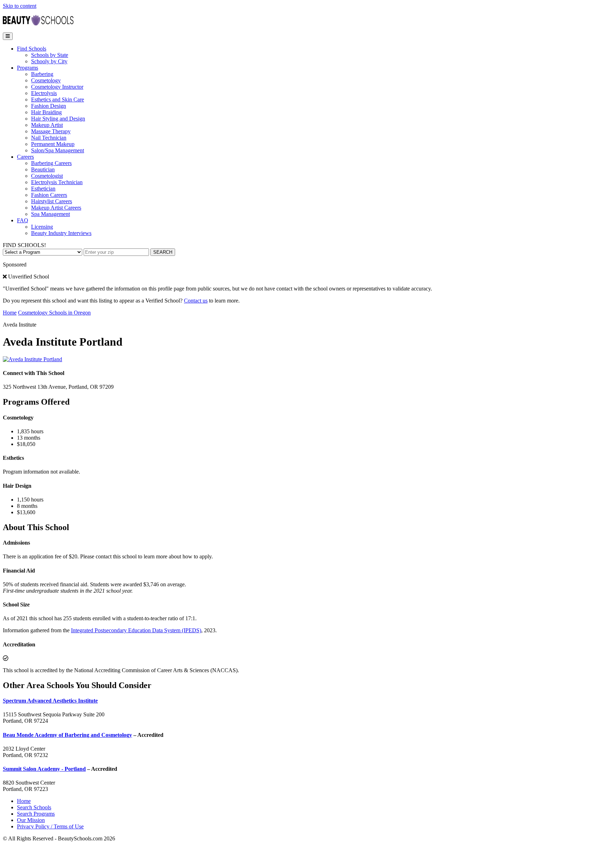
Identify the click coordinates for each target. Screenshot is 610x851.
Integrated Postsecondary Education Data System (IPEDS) (136, 630)
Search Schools (34, 807)
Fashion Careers (49, 195)
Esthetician (43, 189)
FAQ (22, 220)
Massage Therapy (51, 131)
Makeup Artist (47, 125)
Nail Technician (48, 138)
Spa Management (50, 214)
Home (10, 313)
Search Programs (36, 814)
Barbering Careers (51, 163)
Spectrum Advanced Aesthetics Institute (50, 701)
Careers (25, 157)
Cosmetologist (47, 176)
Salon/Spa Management (57, 150)
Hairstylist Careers (51, 201)
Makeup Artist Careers (56, 208)
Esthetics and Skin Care (57, 99)
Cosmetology (46, 80)
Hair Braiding (46, 112)
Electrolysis (44, 93)
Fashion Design (48, 106)
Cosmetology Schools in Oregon (54, 313)
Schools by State (49, 55)
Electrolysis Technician (57, 182)
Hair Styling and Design (58, 119)
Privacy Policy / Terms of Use (50, 826)
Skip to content (19, 6)
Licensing (42, 227)
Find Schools (31, 49)
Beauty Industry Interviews (61, 233)
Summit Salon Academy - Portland (44, 769)
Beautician (43, 169)
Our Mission (31, 820)
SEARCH (162, 252)
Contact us (196, 301)
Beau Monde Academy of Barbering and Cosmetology (67, 735)
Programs (27, 68)
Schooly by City (49, 61)
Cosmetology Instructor (57, 87)
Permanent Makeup (52, 144)
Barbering (42, 74)
